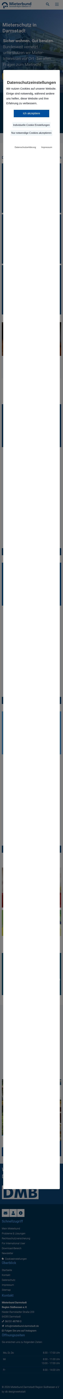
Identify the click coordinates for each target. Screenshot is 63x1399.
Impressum (46, 147)
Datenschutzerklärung (25, 147)
